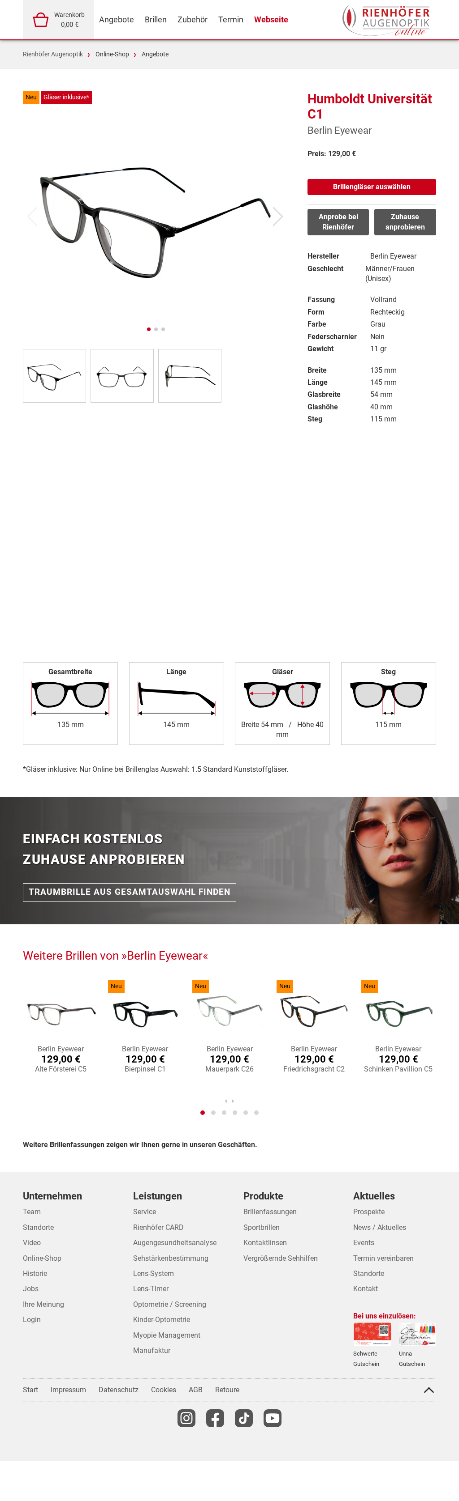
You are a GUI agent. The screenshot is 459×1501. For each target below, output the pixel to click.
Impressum (68, 1390)
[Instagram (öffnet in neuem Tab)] (186, 1418)
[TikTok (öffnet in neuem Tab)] (244, 1418)
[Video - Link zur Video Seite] (272, 1418)
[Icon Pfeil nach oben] (429, 1390)
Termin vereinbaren (383, 1258)
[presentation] (226, 1101)
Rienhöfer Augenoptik (53, 54)
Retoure (227, 1390)
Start (30, 1390)
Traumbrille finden (129, 892)
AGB (196, 1390)
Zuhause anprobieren (405, 222)
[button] (149, 329)
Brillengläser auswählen (372, 187)
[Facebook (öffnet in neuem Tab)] (215, 1418)
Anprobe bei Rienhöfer (338, 222)
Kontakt (365, 1288)
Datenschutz (119, 1390)
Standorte (368, 1273)
